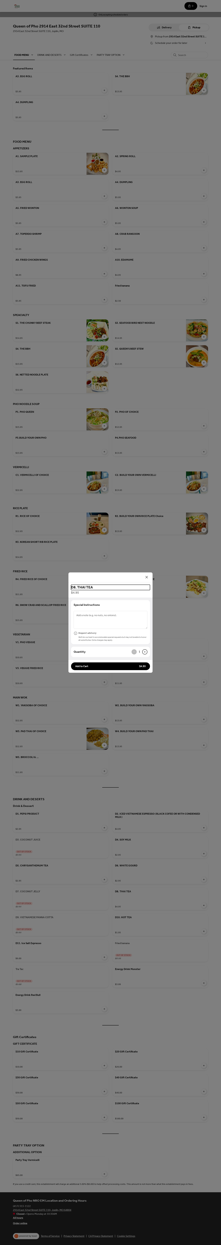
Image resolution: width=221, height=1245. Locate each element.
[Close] (147, 577)
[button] (110, 666)
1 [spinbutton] (139, 651)
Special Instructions (87, 605)
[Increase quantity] (144, 651)
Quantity (80, 651)
